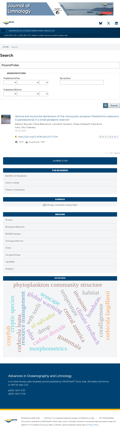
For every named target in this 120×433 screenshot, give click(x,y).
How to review (12, 183)
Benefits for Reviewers (16, 176)
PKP (13, 385)
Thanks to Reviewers (15, 190)
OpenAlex (10, 262)
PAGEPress (67, 381)
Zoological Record (14, 241)
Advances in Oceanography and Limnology (32, 31)
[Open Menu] (3, 30)
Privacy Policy (93, 425)
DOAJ (8, 248)
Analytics (9, 269)
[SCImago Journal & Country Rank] (60, 205)
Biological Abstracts (15, 227)
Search (114, 105)
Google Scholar (12, 255)
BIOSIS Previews (13, 234)
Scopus (9, 220)
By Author (65, 78)
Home (6, 47)
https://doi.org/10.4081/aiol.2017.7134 (38, 136)
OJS (26, 385)
